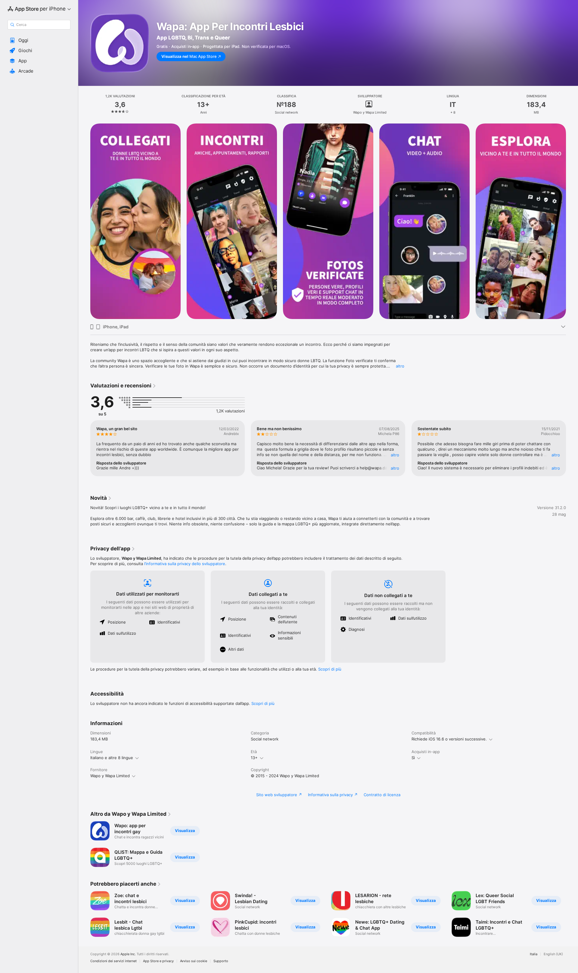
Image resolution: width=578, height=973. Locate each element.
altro (400, 366)
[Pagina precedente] (84, 221)
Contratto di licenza (382, 794)
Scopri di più (329, 669)
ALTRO (395, 454)
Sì (413, 757)
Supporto (220, 961)
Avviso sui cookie (193, 961)
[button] (39, 40)
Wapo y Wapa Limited (110, 775)
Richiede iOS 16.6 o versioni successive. (449, 739)
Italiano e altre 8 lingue (111, 757)
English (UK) (553, 954)
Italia (533, 954)
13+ (254, 757)
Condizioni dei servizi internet (113, 961)
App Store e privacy (158, 961)
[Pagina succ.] (572, 221)
